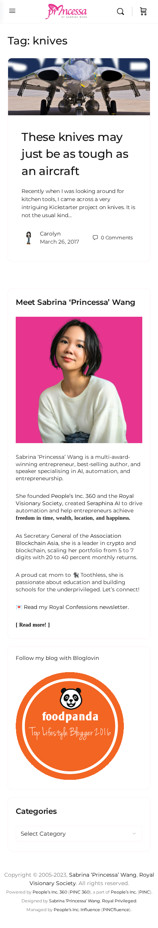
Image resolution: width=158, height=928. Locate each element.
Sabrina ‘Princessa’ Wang (103, 874)
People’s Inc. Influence (77, 909)
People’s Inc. (124, 892)
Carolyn (50, 233)
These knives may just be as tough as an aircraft (74, 154)
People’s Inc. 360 (73, 496)
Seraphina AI (103, 503)
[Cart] (143, 11)
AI (80, 471)
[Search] (122, 11)
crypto (115, 543)
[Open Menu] (12, 11)
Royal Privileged (119, 900)
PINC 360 (79, 892)
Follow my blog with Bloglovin (57, 658)
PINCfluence (116, 909)
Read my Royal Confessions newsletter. (76, 607)
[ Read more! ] (33, 625)
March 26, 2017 (59, 241)
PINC (144, 892)
